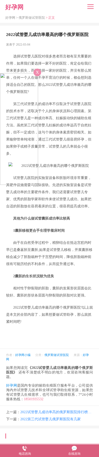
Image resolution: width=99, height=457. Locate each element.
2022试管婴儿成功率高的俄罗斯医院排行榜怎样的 (56, 412)
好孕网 (11, 385)
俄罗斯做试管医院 (32, 17)
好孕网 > (12, 17)
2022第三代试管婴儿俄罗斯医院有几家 (50, 419)
